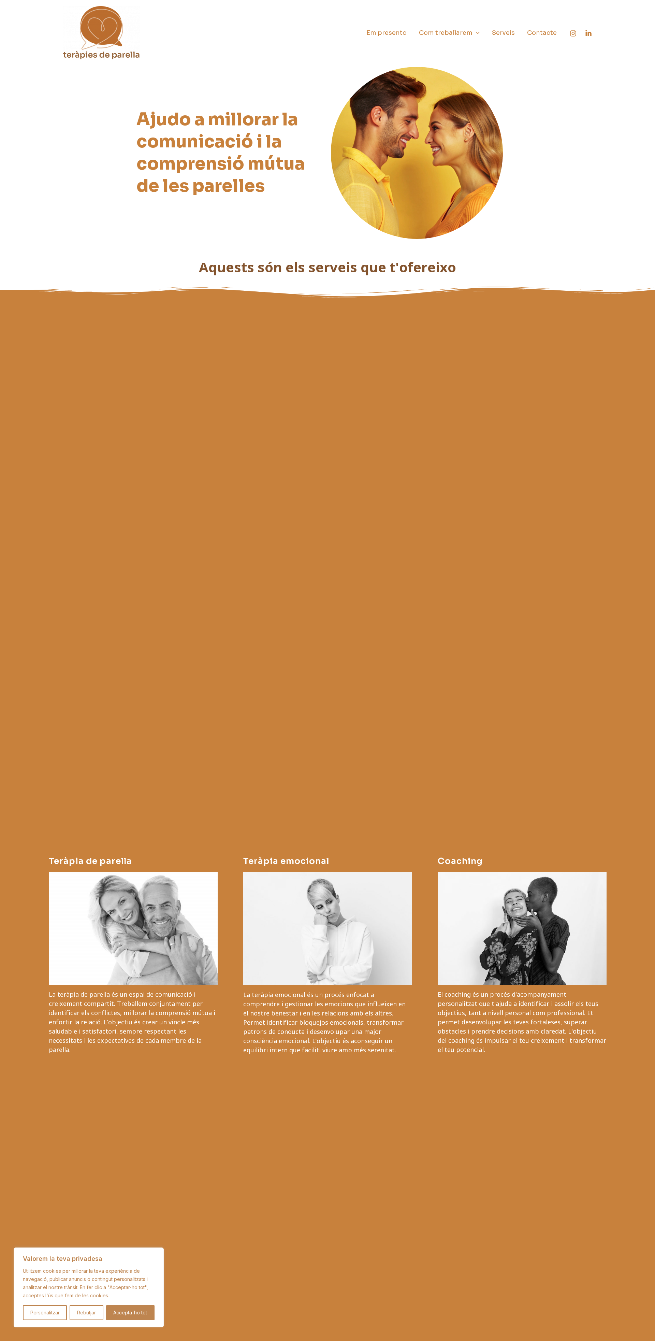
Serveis (503, 33)
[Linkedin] (588, 33)
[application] (476, 33)
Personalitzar (45, 1312)
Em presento (386, 33)
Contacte (542, 33)
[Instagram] (573, 33)
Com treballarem (445, 33)
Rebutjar (86, 1312)
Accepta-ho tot (130, 1312)
